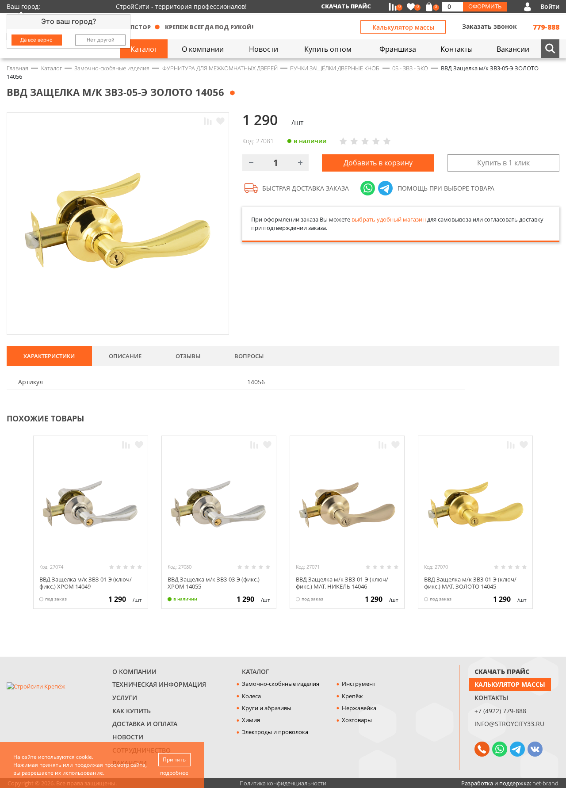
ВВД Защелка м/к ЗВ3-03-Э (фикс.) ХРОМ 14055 (214, 582)
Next (555, 417)
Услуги (124, 697)
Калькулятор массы (403, 27)
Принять (174, 759)
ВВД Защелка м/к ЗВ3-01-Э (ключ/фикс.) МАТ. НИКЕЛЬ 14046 (342, 582)
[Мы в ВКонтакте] (535, 749)
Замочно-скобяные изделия (280, 684)
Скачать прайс (346, 6)
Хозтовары (357, 720)
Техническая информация (159, 684)
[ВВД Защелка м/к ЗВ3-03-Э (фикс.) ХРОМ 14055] (219, 505)
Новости (127, 737)
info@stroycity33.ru (509, 723)
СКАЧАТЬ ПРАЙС (501, 671)
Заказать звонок (489, 26)
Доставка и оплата (144, 723)
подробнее (174, 773)
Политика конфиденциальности (283, 783)
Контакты (491, 697)
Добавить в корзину (378, 163)
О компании (134, 671)
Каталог (255, 671)
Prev (538, 417)
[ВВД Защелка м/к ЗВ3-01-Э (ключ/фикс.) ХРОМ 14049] (90, 505)
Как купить (131, 711)
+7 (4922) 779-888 (500, 711)
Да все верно (36, 40)
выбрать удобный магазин (389, 219)
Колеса (251, 696)
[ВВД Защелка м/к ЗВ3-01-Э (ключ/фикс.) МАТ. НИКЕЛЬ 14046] (347, 505)
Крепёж (352, 696)
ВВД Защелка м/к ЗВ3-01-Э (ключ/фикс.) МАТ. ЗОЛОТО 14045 (470, 582)
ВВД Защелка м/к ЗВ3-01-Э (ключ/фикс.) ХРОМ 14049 (85, 582)
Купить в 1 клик (503, 163)
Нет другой (101, 40)
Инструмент (358, 684)
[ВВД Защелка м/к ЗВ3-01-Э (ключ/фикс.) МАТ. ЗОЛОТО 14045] (475, 505)
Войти (549, 6)
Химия (251, 720)
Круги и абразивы (266, 708)
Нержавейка (359, 708)
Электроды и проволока (275, 732)
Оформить (484, 6)
